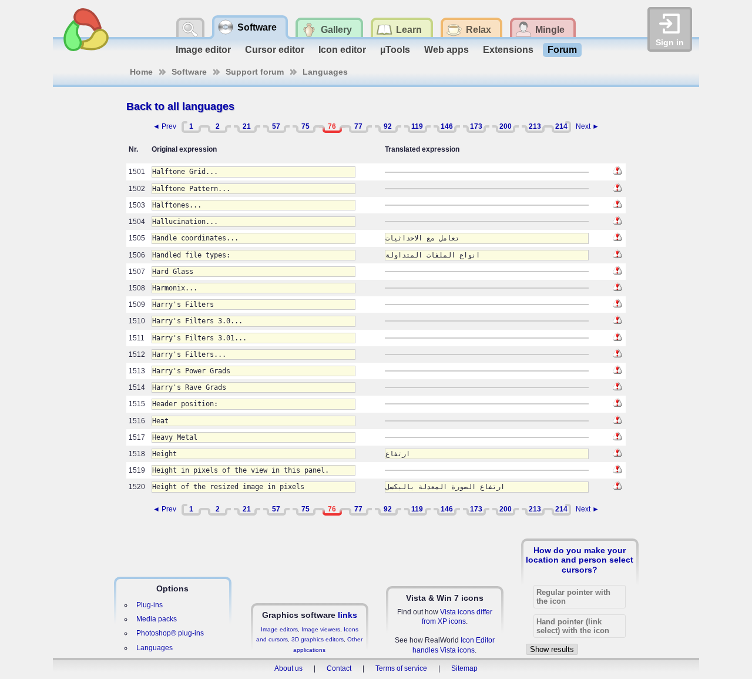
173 (476, 126)
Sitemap (464, 668)
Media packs (156, 619)
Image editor (203, 50)
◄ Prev (164, 126)
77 (358, 126)
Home (141, 71)
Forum (562, 50)
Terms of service (401, 668)
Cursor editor (274, 50)
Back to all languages (180, 106)
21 (247, 126)
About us (288, 668)
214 (561, 126)
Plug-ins (149, 605)
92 (388, 126)
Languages (325, 71)
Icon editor (342, 50)
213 (535, 126)
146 (447, 126)
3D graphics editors (317, 639)
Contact (339, 668)
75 (305, 126)
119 (417, 126)
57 (276, 126)
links (347, 615)
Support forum (255, 71)
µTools (395, 50)
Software (189, 71)
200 (505, 126)
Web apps (446, 50)
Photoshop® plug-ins (170, 633)
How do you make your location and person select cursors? (579, 560)
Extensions (508, 50)
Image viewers (320, 629)
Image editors (279, 629)
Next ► (587, 126)
